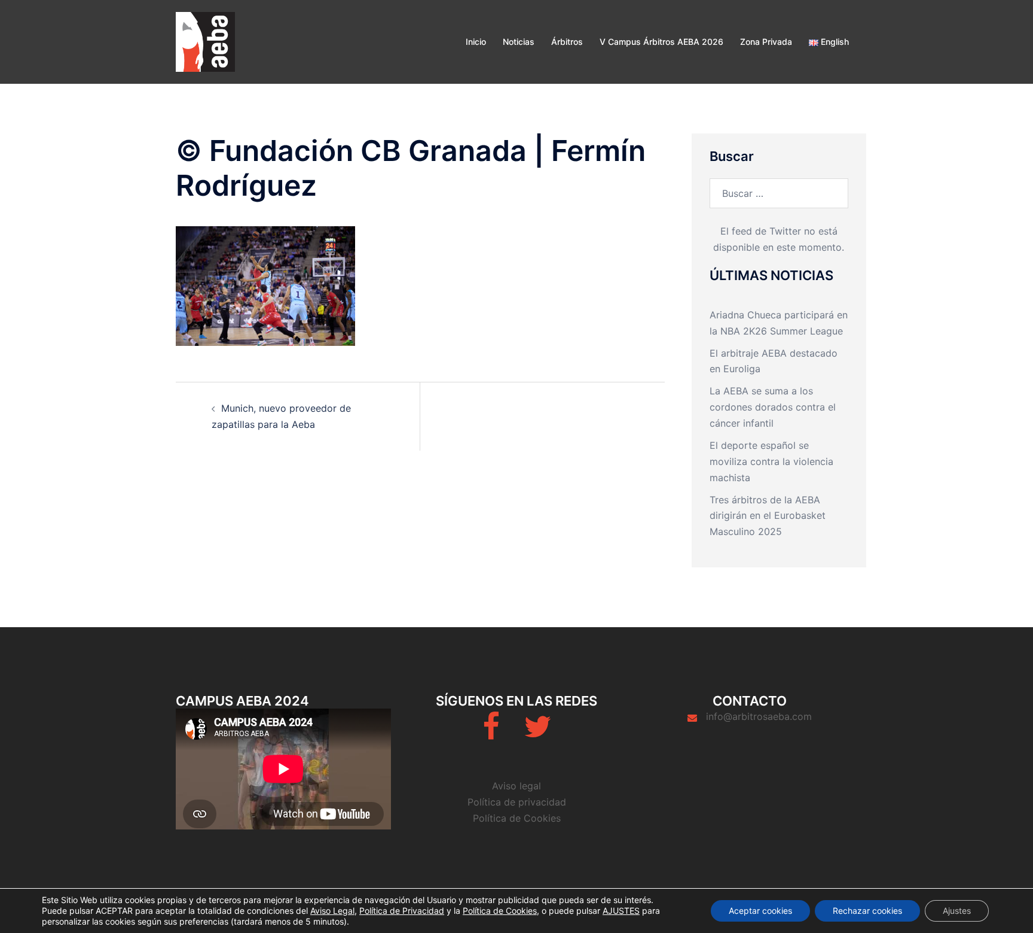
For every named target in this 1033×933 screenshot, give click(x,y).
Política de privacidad (516, 802)
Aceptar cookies (760, 910)
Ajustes (957, 910)
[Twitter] (537, 734)
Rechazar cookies (867, 910)
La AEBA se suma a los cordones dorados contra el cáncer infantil (773, 407)
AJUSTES (621, 910)
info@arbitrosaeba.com (759, 716)
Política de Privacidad (401, 910)
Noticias (518, 42)
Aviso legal (516, 786)
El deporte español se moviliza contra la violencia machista (771, 461)
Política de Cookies (517, 818)
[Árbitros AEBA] (205, 41)
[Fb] (491, 734)
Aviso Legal (332, 910)
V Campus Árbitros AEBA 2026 (661, 42)
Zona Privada (766, 42)
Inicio (476, 42)
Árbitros (567, 42)
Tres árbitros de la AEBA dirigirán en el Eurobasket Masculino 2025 (768, 516)
